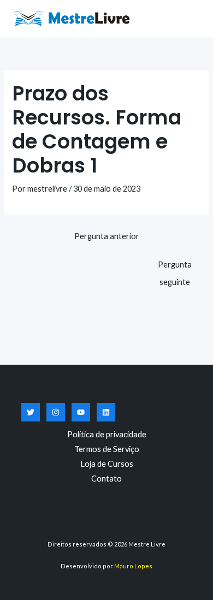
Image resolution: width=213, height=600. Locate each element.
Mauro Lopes (133, 565)
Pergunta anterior (106, 236)
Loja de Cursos (106, 463)
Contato (106, 478)
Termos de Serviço (106, 449)
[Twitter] (30, 412)
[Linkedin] (106, 412)
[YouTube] (81, 412)
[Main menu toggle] (191, 18)
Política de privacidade (106, 434)
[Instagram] (55, 412)
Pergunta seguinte (175, 267)
